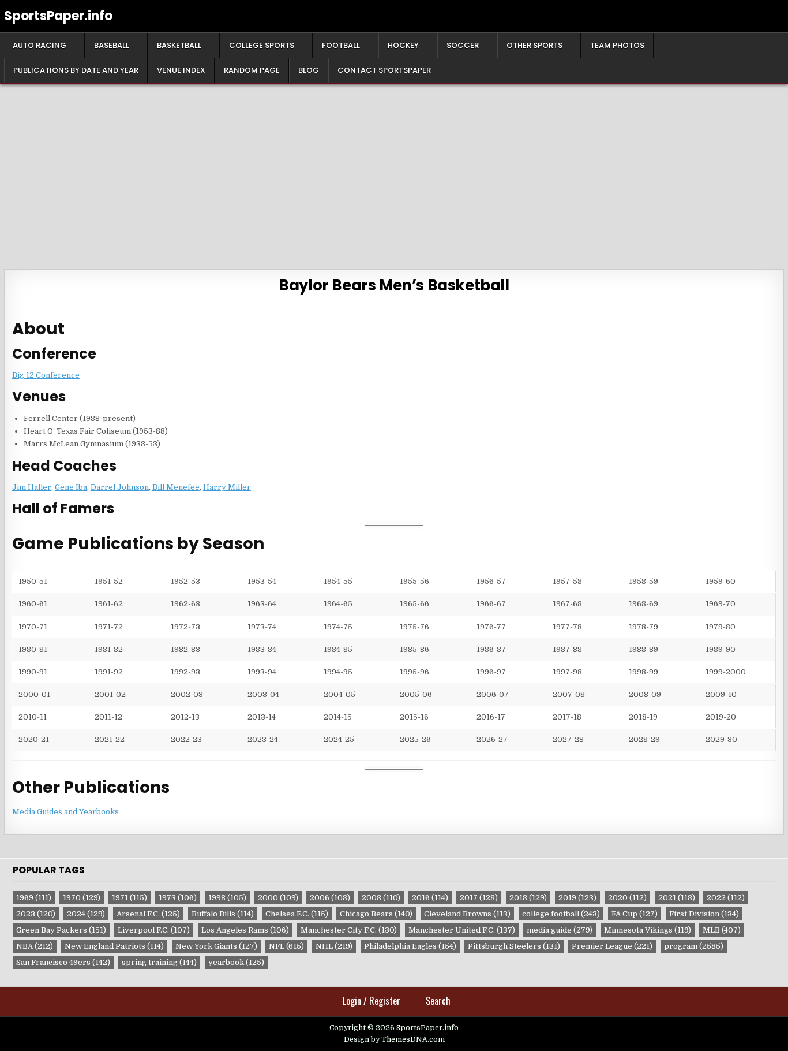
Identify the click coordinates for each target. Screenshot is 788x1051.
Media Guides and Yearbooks (65, 811)
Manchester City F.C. (349, 930)
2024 (86, 914)
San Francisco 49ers (63, 962)
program (693, 946)
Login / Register (371, 1001)
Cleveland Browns (467, 914)
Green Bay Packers (61, 930)
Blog (308, 70)
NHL (334, 946)
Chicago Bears (376, 914)
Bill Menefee (176, 487)
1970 (81, 897)
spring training (159, 962)
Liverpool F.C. (154, 930)
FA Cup (634, 914)
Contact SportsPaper (384, 70)
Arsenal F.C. (148, 914)
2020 (627, 897)
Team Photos (617, 45)
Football (341, 45)
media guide (559, 930)
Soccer (462, 45)
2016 (430, 897)
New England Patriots (114, 946)
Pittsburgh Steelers (514, 946)
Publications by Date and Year (75, 70)
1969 (33, 897)
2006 (330, 897)
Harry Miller (227, 487)
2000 (278, 897)
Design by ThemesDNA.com (394, 1039)
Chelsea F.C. (296, 914)
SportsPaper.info (58, 16)
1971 (129, 897)
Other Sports (534, 45)
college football (561, 914)
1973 (178, 897)
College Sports (261, 45)
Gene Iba (71, 487)
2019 (577, 897)
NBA (34, 946)
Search (438, 1001)
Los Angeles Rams (245, 930)
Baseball (111, 45)
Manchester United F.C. (461, 930)
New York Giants (216, 946)
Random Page (252, 70)
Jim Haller (31, 487)
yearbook (236, 962)
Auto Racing (39, 45)
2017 (479, 897)
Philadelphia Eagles (410, 946)
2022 (726, 897)
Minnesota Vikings (647, 930)
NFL (286, 946)
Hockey (403, 45)
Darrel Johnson (120, 487)
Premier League (612, 946)
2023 (35, 914)
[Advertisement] (394, 171)
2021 (676, 897)
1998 (227, 897)
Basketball (179, 45)
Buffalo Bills (223, 914)
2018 (528, 897)
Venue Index (181, 70)
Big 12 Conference (46, 375)
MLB (722, 930)
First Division (704, 914)
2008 (381, 897)
